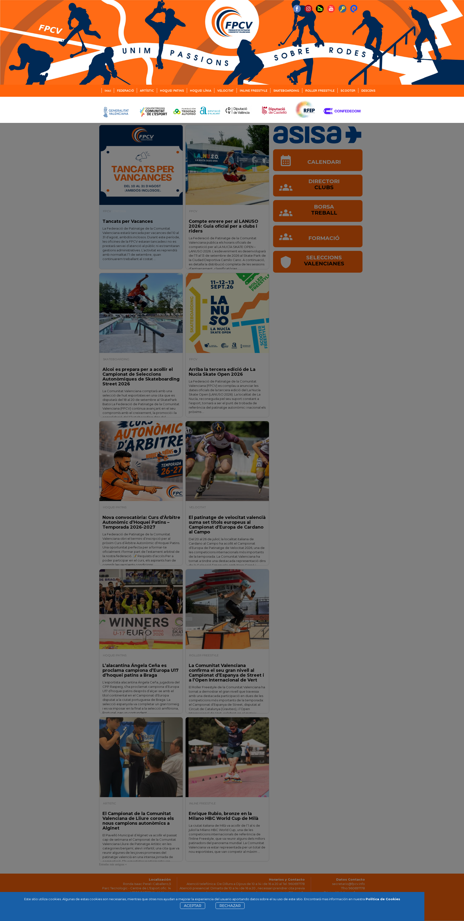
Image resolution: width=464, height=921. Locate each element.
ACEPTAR (192, 905)
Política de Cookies (383, 899)
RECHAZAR (230, 905)
